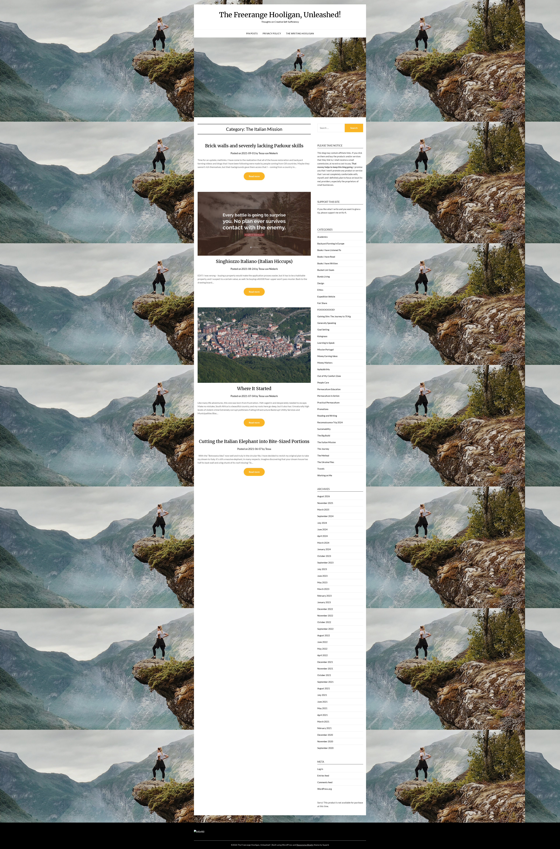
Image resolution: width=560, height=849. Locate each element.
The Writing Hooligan (300, 33)
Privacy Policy (272, 33)
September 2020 (325, 748)
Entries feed (323, 775)
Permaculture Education (329, 389)
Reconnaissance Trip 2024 (330, 422)
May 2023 (322, 582)
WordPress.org (324, 789)
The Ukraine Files (325, 462)
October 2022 (324, 622)
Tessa (268, 448)
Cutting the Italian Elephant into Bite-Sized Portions (254, 441)
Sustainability (324, 429)
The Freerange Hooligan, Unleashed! (280, 14)
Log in (320, 769)
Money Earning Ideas (327, 356)
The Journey (323, 448)
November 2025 (325, 503)
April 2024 (322, 536)
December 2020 (325, 735)
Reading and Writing (327, 415)
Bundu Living (323, 276)
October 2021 (324, 675)
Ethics (320, 289)
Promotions (322, 409)
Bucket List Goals (325, 270)
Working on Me (324, 475)
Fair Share (322, 303)
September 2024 (325, 516)
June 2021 (322, 701)
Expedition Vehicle (326, 296)
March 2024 (323, 542)
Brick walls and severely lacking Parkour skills (254, 145)
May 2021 (322, 708)
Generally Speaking (326, 323)
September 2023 (325, 562)
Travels (320, 468)
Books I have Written (327, 263)
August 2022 (323, 635)
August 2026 (323, 496)
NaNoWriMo (323, 369)
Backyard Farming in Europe (330, 243)
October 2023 (324, 556)
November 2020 (325, 741)
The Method (323, 455)
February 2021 (324, 728)
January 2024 (324, 549)
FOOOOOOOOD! (326, 309)
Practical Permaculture (328, 402)
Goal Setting (323, 329)
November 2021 (325, 668)
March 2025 (323, 509)
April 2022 (322, 655)
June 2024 (322, 529)
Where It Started (254, 388)
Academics (322, 237)
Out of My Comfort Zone (329, 376)
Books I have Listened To (329, 250)
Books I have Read (326, 256)
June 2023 (322, 576)
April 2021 (322, 715)
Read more (254, 176)
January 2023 (324, 602)
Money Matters (324, 362)
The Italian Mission (326, 442)
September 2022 (325, 629)
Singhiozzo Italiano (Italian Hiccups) (254, 261)
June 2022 (322, 642)
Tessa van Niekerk (268, 153)
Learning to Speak (326, 342)
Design (320, 283)
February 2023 (324, 595)
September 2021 (325, 682)
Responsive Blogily (304, 845)
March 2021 (323, 721)
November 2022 (325, 615)
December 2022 (325, 609)
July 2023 (322, 569)
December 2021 (325, 662)
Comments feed (324, 782)
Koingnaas (322, 336)
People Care (323, 382)
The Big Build (323, 435)
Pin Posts (252, 33)
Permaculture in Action (328, 395)
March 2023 (323, 589)
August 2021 (323, 688)
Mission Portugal (325, 349)
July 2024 (322, 523)
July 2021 (322, 695)
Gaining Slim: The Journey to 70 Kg (334, 316)
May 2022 (322, 648)
